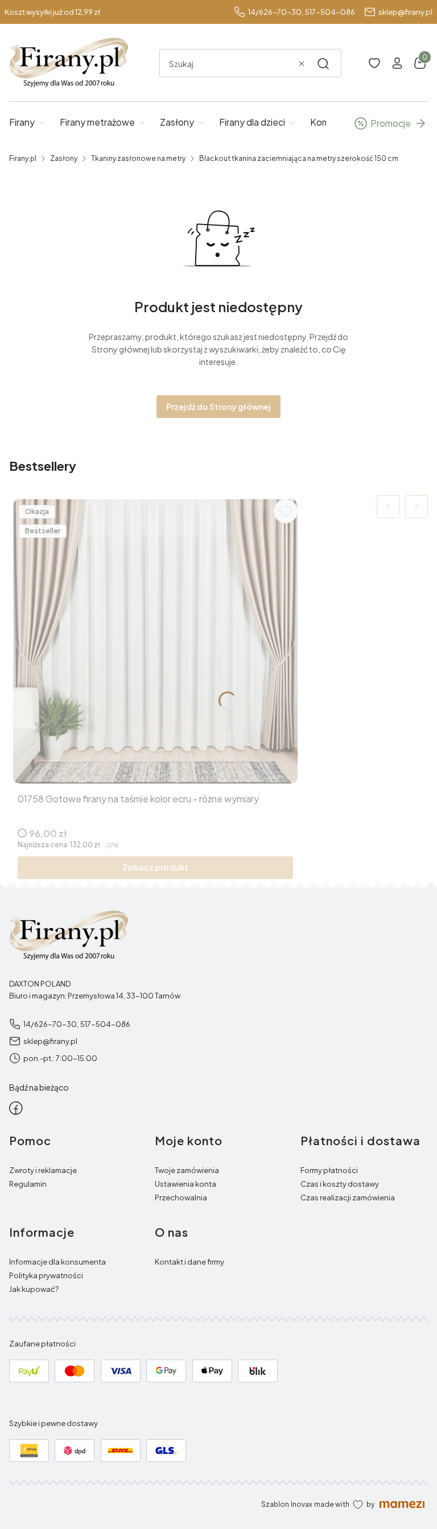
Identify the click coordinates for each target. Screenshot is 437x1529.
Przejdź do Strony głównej (218, 406)
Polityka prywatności (46, 1275)
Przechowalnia (181, 1197)
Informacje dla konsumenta (57, 1261)
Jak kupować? (34, 1289)
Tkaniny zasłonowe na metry (138, 158)
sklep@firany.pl (405, 11)
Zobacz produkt (155, 867)
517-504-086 (330, 11)
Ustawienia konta (185, 1183)
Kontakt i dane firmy (189, 1261)
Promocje (390, 123)
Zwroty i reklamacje (43, 1170)
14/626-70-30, (275, 11)
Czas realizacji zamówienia (347, 1197)
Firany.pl (22, 158)
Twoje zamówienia (187, 1170)
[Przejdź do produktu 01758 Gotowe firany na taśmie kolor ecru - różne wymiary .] (155, 641)
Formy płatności (329, 1170)
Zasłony (63, 158)
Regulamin (28, 1183)
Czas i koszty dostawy (339, 1183)
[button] (323, 63)
